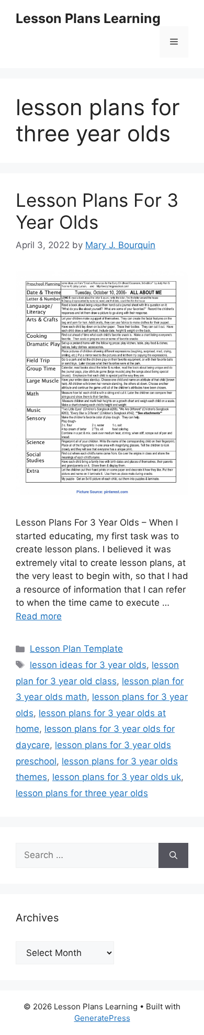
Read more (39, 616)
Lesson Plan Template (76, 648)
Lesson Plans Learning (88, 18)
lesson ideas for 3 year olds (88, 665)
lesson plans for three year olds (82, 793)
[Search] (173, 855)
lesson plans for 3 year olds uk (116, 777)
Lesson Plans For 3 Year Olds (97, 211)
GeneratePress (102, 1018)
